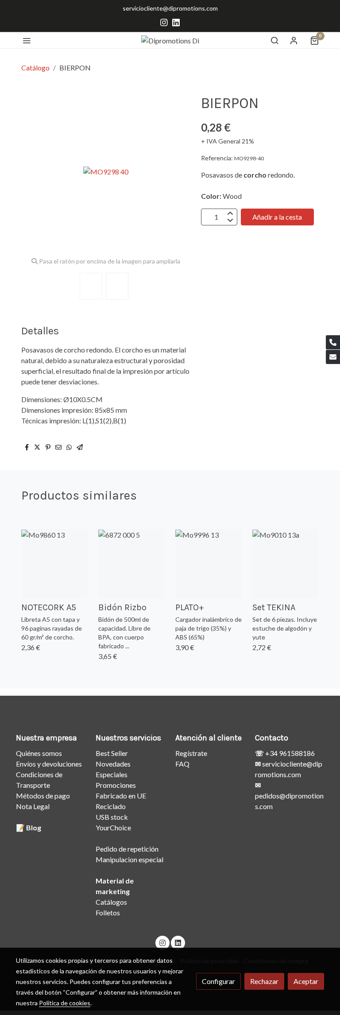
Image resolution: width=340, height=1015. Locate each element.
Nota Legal (33, 806)
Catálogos (111, 902)
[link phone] (333, 342)
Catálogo (35, 67)
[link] (170, 40)
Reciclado (111, 806)
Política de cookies (64, 1003)
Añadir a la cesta (277, 217)
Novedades (113, 763)
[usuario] (294, 40)
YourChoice (113, 827)
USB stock (112, 817)
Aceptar (306, 981)
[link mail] (333, 357)
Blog (33, 827)
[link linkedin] (176, 22)
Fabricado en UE (121, 795)
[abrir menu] (26, 40)
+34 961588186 (289, 753)
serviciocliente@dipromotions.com (170, 8)
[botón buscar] (274, 40)
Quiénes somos (39, 753)
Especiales (112, 774)
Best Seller (112, 753)
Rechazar (264, 981)
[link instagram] (164, 22)
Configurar (218, 981)
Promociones (116, 785)
